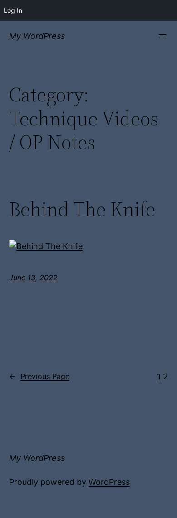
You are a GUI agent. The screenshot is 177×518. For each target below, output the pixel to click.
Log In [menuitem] (13, 10)
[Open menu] (162, 36)
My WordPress (37, 36)
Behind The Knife (82, 209)
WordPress (109, 482)
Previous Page (39, 376)
